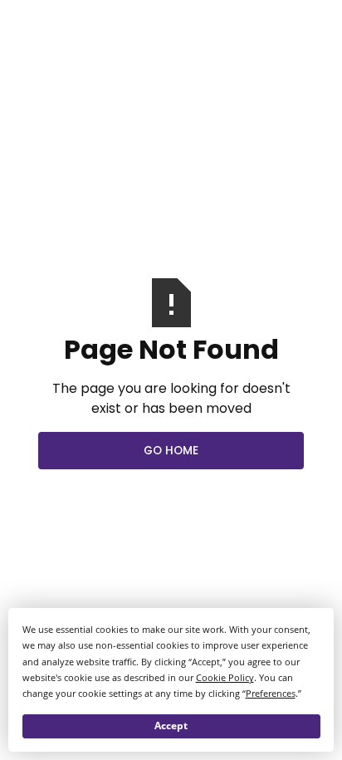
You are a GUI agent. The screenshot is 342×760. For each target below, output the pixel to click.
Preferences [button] (271, 693)
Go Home (171, 450)
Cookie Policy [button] (225, 677)
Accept (171, 725)
